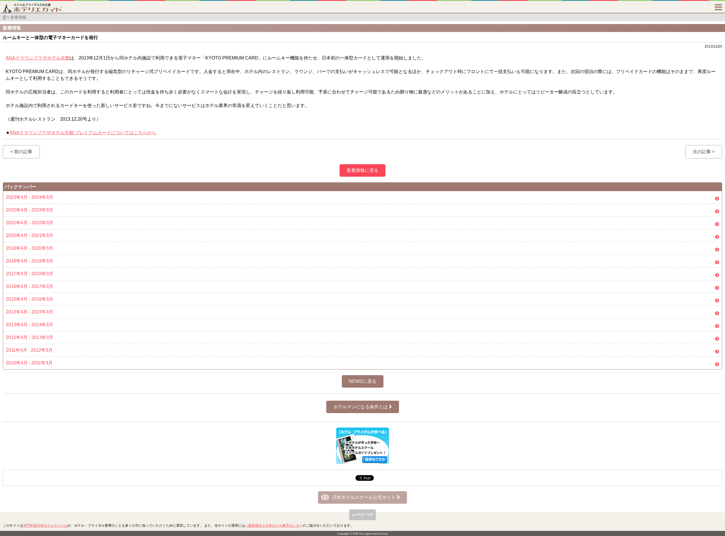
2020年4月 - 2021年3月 (29, 235)
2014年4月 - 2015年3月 (29, 311)
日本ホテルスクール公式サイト (364, 497)
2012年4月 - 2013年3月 (29, 337)
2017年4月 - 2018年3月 (29, 273)
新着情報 (18, 17)
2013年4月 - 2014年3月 (29, 324)
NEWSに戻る (362, 381)
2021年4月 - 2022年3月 (29, 222)
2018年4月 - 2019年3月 (29, 261)
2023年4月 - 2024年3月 (29, 197)
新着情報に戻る (362, 170)
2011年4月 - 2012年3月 (29, 350)
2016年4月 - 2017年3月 (29, 286)
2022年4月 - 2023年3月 (29, 210)
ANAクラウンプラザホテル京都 (38, 57)
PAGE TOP (364, 515)
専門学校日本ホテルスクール (45, 526)
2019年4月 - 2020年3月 (29, 248)
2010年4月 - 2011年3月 (29, 362)
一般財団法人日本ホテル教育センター (274, 526)
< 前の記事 (21, 151)
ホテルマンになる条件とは (361, 406)
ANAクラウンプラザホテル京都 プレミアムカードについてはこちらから (83, 132)
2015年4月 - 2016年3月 (29, 299)
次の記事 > (704, 151)
